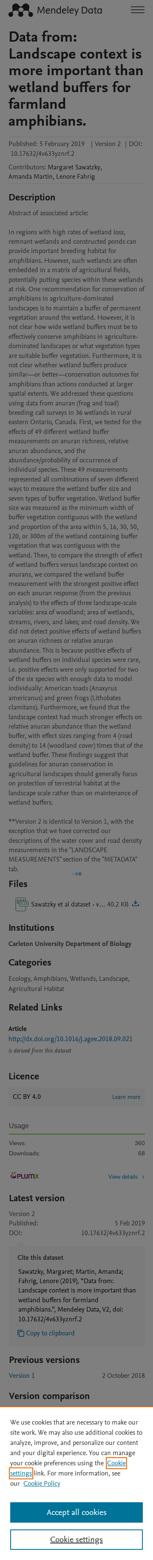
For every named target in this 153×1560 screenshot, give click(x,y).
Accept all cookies (77, 1512)
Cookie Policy (41, 1483)
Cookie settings (76, 1539)
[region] (76, 1483)
